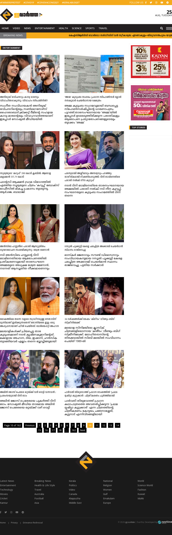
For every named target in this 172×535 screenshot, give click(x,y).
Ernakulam (109, 498)
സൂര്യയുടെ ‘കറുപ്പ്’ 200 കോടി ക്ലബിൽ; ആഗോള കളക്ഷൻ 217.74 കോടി (25, 175)
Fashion (142, 489)
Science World (145, 485)
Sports (90, 28)
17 (53, 430)
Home (5, 28)
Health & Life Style (44, 485)
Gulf (105, 494)
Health (63, 28)
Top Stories (138, 127)
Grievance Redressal (33, 522)
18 (60, 430)
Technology (6, 489)
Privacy (14, 522)
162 (74, 430)
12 (103, 425)
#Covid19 (28, 2)
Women (107, 489)
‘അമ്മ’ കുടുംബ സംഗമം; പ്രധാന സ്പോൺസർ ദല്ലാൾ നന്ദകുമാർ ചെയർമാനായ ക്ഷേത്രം (92, 99)
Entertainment (45, 28)
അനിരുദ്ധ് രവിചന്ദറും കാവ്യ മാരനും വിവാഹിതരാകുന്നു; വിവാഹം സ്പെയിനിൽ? (24, 99)
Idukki (141, 498)
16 (46, 430)
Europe (107, 502)
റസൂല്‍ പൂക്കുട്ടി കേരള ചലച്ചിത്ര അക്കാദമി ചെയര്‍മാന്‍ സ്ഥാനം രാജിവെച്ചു (93, 248)
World (141, 480)
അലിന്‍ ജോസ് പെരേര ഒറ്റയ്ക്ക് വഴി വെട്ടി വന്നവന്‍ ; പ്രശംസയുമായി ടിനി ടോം (28, 394)
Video (16, 28)
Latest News (7, 480)
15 (39, 430)
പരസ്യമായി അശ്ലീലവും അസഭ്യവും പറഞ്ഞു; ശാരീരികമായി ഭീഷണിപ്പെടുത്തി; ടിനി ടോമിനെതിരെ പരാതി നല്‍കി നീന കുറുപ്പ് (92, 177)
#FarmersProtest (10, 2)
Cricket (4, 498)
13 (110, 425)
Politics (73, 485)
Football (39, 498)
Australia (39, 494)
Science (76, 28)
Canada (73, 494)
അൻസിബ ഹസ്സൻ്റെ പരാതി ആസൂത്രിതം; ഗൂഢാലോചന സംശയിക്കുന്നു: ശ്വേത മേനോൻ (24, 248)
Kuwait (141, 494)
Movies (4, 494)
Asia (36, 502)
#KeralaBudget (70, 2)
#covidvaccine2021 (47, 2)
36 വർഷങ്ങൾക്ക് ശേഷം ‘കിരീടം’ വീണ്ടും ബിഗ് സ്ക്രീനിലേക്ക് (89, 321)
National (108, 480)
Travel (103, 28)
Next (82, 430)
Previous (30, 425)
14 (117, 425)
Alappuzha (74, 498)
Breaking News (42, 480)
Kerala (72, 480)
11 (97, 425)
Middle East (75, 502)
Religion (107, 485)
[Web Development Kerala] (165, 522)
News (27, 28)
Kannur (4, 502)
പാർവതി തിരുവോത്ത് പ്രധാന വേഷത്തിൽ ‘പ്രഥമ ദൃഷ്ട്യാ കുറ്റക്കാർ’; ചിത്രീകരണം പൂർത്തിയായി (90, 394)
